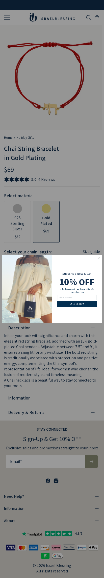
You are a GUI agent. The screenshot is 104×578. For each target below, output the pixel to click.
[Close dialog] (99, 257)
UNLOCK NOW (76, 304)
